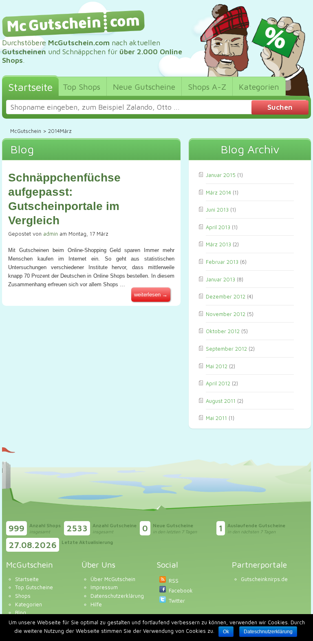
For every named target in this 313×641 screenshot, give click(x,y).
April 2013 (218, 227)
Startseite (27, 579)
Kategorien (28, 604)
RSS (174, 580)
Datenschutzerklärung (117, 595)
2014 (54, 131)
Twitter (177, 600)
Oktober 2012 (223, 331)
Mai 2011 (216, 418)
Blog (20, 612)
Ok (226, 631)
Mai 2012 (216, 366)
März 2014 (218, 192)
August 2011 (221, 401)
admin (50, 233)
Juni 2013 (217, 209)
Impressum (104, 587)
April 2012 (218, 383)
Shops (23, 595)
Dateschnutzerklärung (268, 631)
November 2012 (225, 314)
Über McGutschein (112, 579)
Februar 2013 (222, 262)
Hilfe (96, 604)
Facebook (181, 590)
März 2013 (218, 244)
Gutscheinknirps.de (264, 579)
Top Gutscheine (34, 587)
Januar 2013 (220, 279)
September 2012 (226, 348)
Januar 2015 (221, 175)
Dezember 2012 (225, 296)
